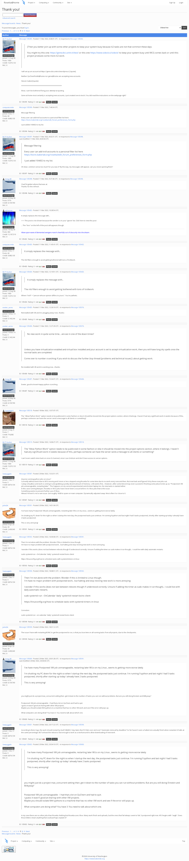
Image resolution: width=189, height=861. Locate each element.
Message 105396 (25, 107)
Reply (49, 102)
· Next (27, 31)
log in (27, 28)
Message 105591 (25, 505)
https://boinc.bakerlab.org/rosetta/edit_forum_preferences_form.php (48, 120)
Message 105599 (25, 627)
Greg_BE (8, 179)
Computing (43, 2)
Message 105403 (25, 244)
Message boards (8, 23)
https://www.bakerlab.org (95, 859)
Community (57, 2)
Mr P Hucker (7, 39)
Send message (8, 55)
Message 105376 (77, 307)
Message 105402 (25, 210)
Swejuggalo (7, 474)
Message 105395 (25, 39)
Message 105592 (25, 537)
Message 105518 (25, 410)
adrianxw (8, 210)
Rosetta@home (11, 2)
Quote (54, 102)
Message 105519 (25, 442)
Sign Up (172, 2)
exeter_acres (8, 307)
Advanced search (9, 18)
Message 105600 (25, 659)
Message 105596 (25, 571)
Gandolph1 (9, 410)
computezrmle (8, 107)
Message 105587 (25, 474)
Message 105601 (25, 725)
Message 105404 (25, 272)
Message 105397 (25, 137)
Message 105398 (25, 179)
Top (183, 841)
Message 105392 (76, 39)
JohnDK (5, 505)
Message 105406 (25, 326)
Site (68, 2)
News (18, 23)
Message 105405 (25, 307)
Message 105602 (25, 744)
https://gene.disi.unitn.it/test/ (64, 52)
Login (181, 2)
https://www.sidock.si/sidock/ (104, 52)
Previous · (6, 31)
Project (31, 2)
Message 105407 (25, 379)
